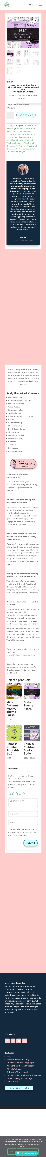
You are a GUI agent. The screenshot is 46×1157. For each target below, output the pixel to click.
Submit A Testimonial (17, 1072)
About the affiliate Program (20, 1066)
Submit (30, 842)
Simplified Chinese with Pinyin (20, 140)
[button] (35, 20)
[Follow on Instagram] (13, 1041)
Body (19, 128)
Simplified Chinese (23, 137)
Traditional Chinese (15, 143)
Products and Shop (19, 1088)
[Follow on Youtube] (18, 1041)
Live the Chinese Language (20, 1063)
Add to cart (26, 114)
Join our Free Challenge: (19, 1059)
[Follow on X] (24, 1041)
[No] (43, 1146)
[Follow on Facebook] (7, 1041)
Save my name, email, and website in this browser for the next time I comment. (22, 832)
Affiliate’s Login (14, 1069)
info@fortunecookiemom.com (22, 655)
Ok (11, 1151)
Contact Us (12, 1081)
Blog (9, 1056)
